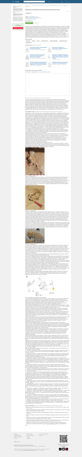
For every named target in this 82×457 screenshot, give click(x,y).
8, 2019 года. (34, 18)
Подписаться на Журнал (18, 28)
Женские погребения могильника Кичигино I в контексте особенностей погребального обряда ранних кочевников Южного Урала (38, 63)
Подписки (50, 1)
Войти (67, 1)
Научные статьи (28, 5)
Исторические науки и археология (35, 17)
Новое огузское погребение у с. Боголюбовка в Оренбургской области (59, 48)
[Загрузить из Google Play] (60, 449)
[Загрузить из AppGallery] (66, 449)
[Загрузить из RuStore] (63, 449)
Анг (68, 11)
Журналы (41, 435)
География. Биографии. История (38, 5)
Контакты (15, 438)
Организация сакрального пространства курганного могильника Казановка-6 (60, 63)
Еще (26, 425)
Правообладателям (17, 435)
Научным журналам (30, 435)
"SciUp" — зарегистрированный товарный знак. (27, 450)
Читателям (29, 438)
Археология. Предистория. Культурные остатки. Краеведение (56, 5)
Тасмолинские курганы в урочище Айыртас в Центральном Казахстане (38, 48)
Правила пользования (18, 436)
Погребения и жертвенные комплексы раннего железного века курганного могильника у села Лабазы (37, 55)
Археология (27, 6)
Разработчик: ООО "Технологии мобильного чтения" (23, 445)
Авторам (28, 436)
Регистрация (68, 2)
